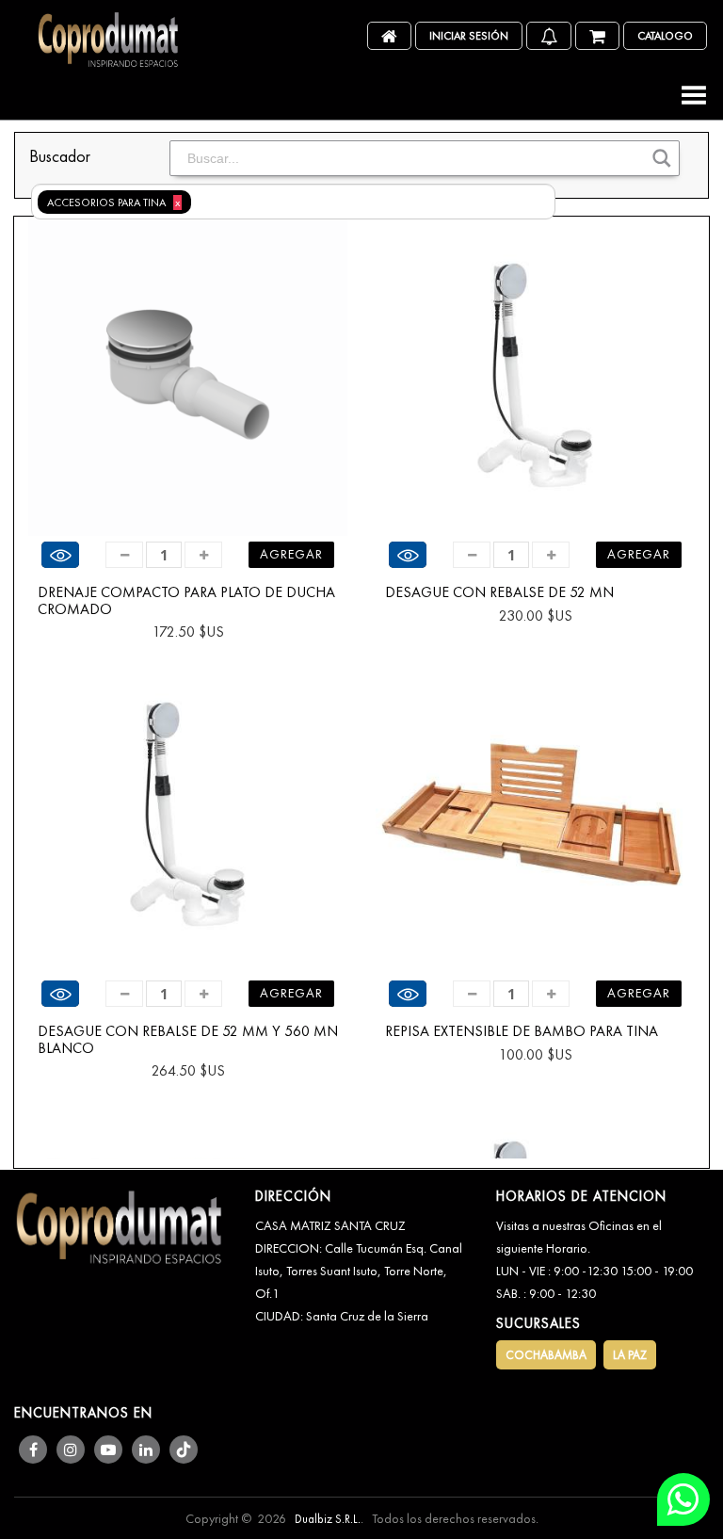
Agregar (291, 553)
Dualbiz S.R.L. (328, 1519)
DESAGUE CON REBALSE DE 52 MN (499, 592)
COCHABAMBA (546, 1355)
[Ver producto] (60, 555)
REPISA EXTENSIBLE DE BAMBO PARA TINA (521, 1031)
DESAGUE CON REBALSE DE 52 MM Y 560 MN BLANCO (188, 1039)
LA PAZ (630, 1355)
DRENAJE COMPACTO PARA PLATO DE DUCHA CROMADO (186, 600)
